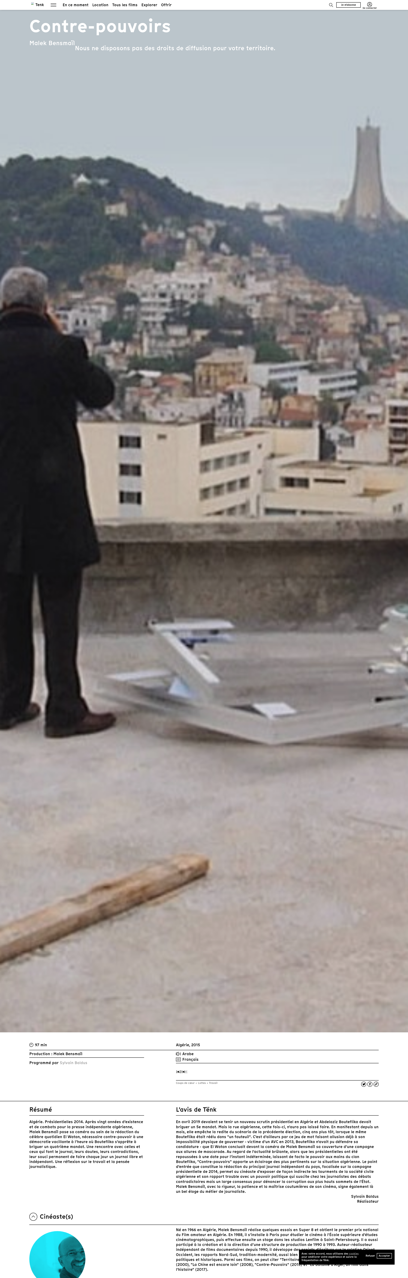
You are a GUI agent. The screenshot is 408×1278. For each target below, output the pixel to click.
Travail (213, 1083)
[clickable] (182, 1072)
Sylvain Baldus (73, 1063)
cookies (354, 1254)
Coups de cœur (185, 1083)
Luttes (202, 1083)
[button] (331, 5)
